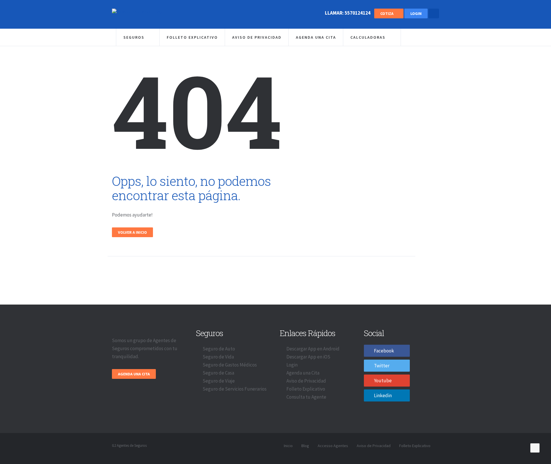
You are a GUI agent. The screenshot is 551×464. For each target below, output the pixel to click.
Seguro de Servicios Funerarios (235, 389)
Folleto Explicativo (192, 37)
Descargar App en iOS (308, 357)
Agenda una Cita (316, 37)
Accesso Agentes (333, 445)
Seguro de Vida (218, 357)
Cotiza (387, 13)
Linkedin (383, 395)
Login (416, 13)
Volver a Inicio (132, 232)
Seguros (134, 37)
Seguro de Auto (219, 349)
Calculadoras (368, 37)
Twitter (381, 365)
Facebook (384, 351)
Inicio (288, 445)
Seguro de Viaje (219, 381)
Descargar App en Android (312, 349)
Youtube (383, 380)
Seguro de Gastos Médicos (230, 365)
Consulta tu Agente (306, 397)
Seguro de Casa (218, 373)
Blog (305, 445)
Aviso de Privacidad (257, 37)
